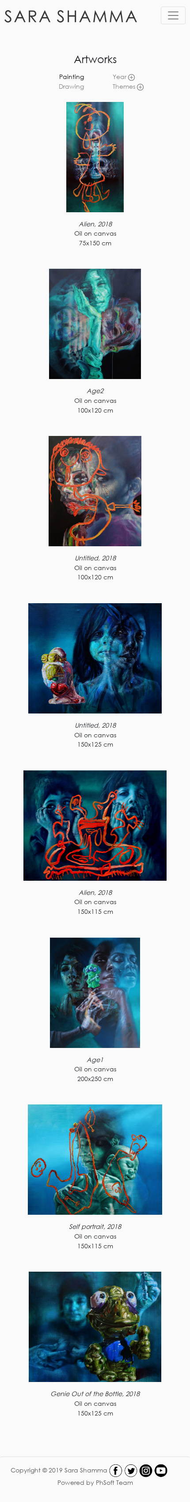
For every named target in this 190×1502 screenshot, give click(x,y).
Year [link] (120, 76)
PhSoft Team (114, 1482)
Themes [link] (125, 86)
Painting (71, 76)
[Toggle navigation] (173, 15)
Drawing (71, 86)
